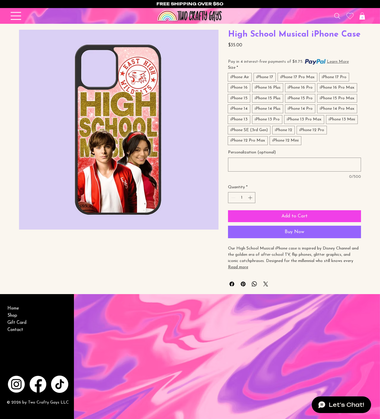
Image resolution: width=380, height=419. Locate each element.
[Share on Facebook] (231, 284)
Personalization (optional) (252, 152)
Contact (15, 330)
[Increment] (250, 197)
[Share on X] (265, 284)
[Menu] (16, 16)
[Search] (337, 16)
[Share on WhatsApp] (254, 284)
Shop (12, 315)
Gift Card (16, 323)
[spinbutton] (241, 197)
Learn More (338, 61)
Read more (238, 267)
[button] (362, 16)
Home (13, 308)
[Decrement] (232, 197)
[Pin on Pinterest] (243, 284)
